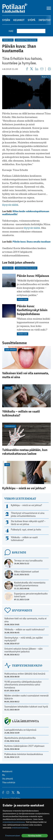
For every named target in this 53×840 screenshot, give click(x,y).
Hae (11, 31)
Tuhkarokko (10, 426)
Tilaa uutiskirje (8, 782)
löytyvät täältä (10, 204)
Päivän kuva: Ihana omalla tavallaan (32, 241)
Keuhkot (18, 20)
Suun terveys (10, 350)
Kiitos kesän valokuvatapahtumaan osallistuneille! (25, 213)
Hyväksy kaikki (34, 835)
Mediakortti (7, 771)
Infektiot (45, 20)
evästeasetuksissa (20, 827)
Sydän (6, 20)
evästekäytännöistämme (14, 822)
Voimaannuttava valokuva (26, 40)
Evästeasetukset (12, 835)
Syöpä (31, 20)
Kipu (7, 464)
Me (3, 775)
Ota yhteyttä (7, 778)
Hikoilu (8, 388)
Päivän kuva (8, 40)
